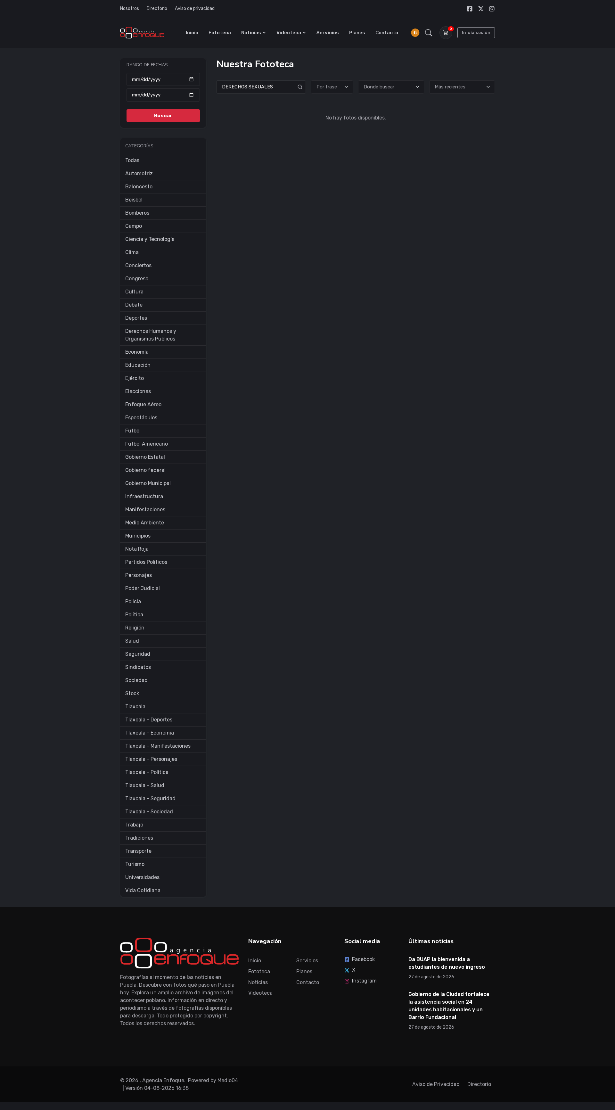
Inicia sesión (476, 32)
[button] (428, 33)
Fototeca (220, 33)
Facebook (363, 959)
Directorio (157, 8)
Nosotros (129, 8)
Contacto (386, 33)
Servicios (327, 33)
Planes (357, 33)
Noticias (251, 33)
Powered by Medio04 (213, 1080)
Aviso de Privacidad (436, 1084)
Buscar (163, 115)
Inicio (192, 33)
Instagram (364, 981)
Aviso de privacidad (195, 8)
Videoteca (288, 33)
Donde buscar (379, 87)
